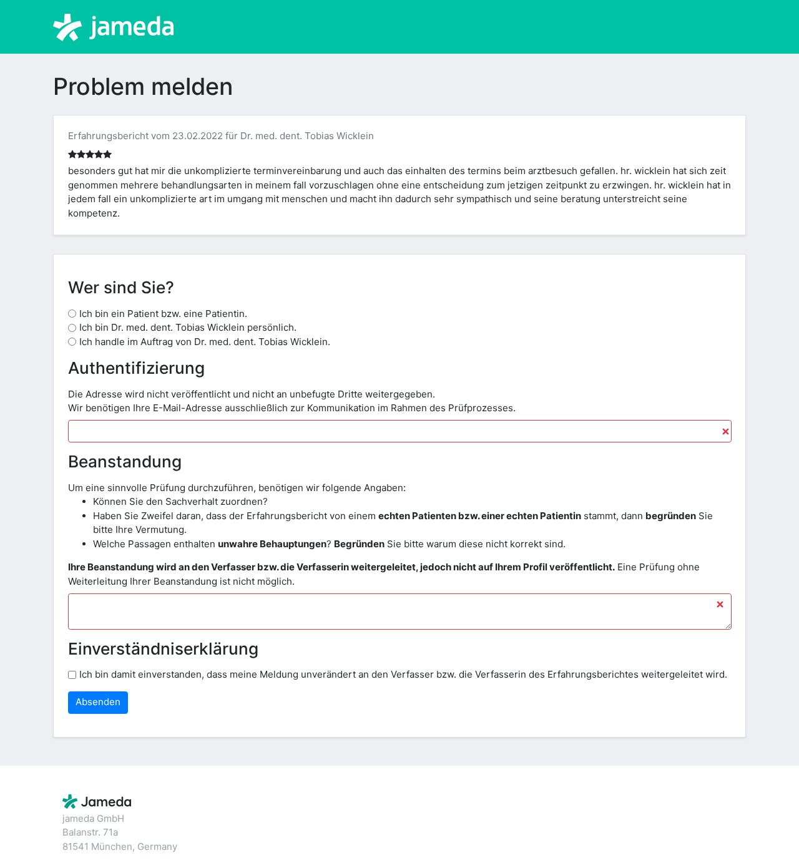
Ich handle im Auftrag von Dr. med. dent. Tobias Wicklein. (204, 342)
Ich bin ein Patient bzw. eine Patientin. (163, 313)
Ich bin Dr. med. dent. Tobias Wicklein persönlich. (188, 327)
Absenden (98, 702)
